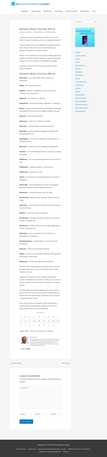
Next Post (66, 363)
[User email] (29, 349)
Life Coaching (80, 65)
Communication (38, 32)
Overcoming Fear (81, 82)
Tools (94, 11)
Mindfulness (48, 11)
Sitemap (66, 452)
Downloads (58, 11)
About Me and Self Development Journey (52, 449)
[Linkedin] (23, 349)
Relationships (36, 11)
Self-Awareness (80, 98)
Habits (77, 59)
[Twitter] (21, 349)
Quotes (77, 91)
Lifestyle (78, 69)
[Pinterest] (27, 349)
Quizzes (78, 88)
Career (77, 52)
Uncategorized (80, 111)
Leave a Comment (26, 32)
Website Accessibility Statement (50, 452)
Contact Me (32, 449)
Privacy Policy (21, 449)
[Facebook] (25, 349)
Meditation (25, 11)
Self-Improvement (71, 11)
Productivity (79, 85)
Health (77, 62)
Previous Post (15, 363)
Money (77, 78)
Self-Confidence (81, 101)
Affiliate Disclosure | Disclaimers (79, 449)
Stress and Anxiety (81, 108)
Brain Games (85, 11)
